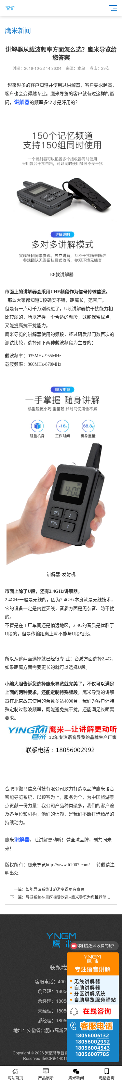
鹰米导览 (37, 864)
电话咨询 (107, 1077)
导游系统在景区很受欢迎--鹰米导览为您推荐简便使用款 (74, 897)
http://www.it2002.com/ (68, 864)
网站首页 (15, 1077)
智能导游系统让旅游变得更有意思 (55, 889)
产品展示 (46, 1077)
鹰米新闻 (76, 1077)
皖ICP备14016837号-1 (62, 1058)
